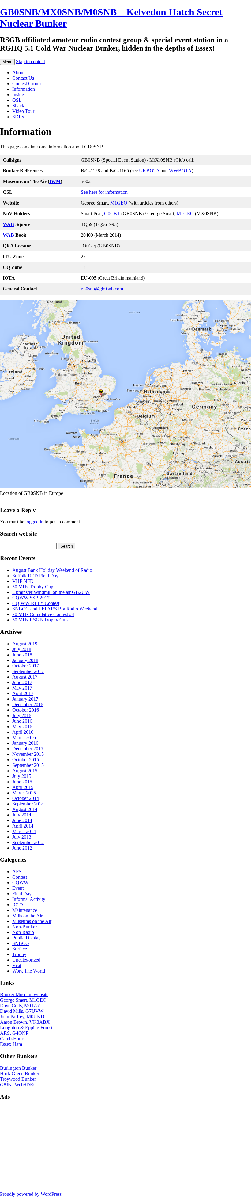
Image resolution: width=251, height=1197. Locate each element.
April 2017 (22, 693)
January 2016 (25, 743)
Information (23, 89)
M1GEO (118, 202)
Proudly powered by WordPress (31, 1194)
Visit (16, 965)
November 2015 (28, 754)
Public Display (26, 937)
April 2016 (22, 732)
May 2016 (22, 726)
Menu (7, 61)
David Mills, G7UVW (21, 1011)
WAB (8, 224)
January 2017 (25, 699)
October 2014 (25, 798)
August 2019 (24, 643)
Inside (18, 94)
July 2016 (21, 715)
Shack (18, 105)
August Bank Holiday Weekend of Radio (52, 570)
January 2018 (25, 660)
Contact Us (23, 78)
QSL (17, 100)
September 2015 (28, 765)
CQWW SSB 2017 (31, 597)
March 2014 (24, 831)
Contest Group (26, 83)
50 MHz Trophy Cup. (33, 586)
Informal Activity (28, 899)
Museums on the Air (31, 921)
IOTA (18, 904)
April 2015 (22, 787)
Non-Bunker (24, 926)
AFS (16, 871)
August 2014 (24, 809)
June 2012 (22, 848)
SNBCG (20, 943)
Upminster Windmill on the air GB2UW (51, 592)
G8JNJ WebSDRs (17, 1084)
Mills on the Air (27, 915)
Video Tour (23, 111)
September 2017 (28, 671)
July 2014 (21, 814)
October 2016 (25, 710)
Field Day (22, 893)
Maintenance (24, 910)
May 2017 (22, 687)
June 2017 (22, 682)
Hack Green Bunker (19, 1073)
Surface (19, 948)
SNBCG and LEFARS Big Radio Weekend (54, 608)
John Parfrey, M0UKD (22, 1016)
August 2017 (24, 676)
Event (18, 888)
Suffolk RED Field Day (35, 575)
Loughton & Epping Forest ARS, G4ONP (26, 1030)
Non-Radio (23, 932)
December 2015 (27, 748)
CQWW (20, 882)
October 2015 (25, 759)
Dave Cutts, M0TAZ (20, 1005)
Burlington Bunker (18, 1068)
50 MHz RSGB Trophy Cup (40, 619)
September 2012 (28, 842)
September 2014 (28, 803)
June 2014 (22, 820)
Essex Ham (11, 1044)
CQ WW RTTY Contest (35, 603)
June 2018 (22, 654)
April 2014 (22, 825)
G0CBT (112, 213)
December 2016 (27, 704)
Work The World (28, 970)
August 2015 (24, 770)
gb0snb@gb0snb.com (102, 288)
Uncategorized (26, 959)
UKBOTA (149, 170)
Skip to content (30, 61)
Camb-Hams (12, 1038)
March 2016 (24, 737)
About (18, 72)
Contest (19, 877)
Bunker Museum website (24, 994)
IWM (55, 181)
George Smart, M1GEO (23, 1000)
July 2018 (21, 649)
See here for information (104, 192)
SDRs (18, 116)
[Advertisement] (125, 1148)
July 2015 (21, 776)
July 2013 (21, 836)
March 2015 (24, 792)
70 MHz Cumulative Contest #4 (43, 614)
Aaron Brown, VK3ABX (25, 1022)
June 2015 (22, 781)
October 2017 (25, 665)
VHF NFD (23, 581)
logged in (34, 521)
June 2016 (22, 721)
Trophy (19, 954)
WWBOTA (180, 170)
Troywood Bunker (18, 1079)
